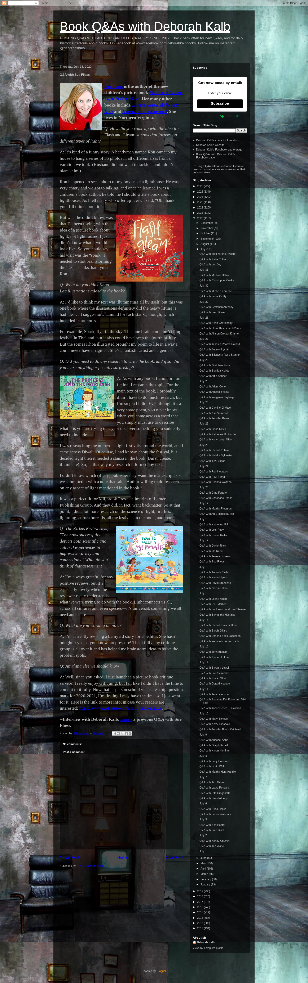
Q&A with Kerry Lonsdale (214, 724)
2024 (200, 196)
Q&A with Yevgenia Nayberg (216, 397)
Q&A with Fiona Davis (212, 429)
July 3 (203, 819)
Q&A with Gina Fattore (213, 492)
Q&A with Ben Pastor (212, 824)
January (206, 884)
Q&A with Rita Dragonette (214, 793)
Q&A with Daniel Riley (212, 545)
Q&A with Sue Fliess (212, 561)
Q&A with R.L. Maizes (212, 604)
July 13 (203, 646)
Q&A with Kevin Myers (213, 577)
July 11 (203, 689)
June (204, 857)
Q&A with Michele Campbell (216, 291)
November (207, 228)
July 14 (203, 619)
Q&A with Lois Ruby (211, 529)
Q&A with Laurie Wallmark (215, 814)
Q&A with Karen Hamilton (214, 750)
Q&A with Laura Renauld (214, 787)
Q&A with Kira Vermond (213, 413)
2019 (200, 891)
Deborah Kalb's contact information (217, 140)
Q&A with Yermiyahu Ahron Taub (219, 641)
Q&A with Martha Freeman (215, 508)
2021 (200, 212)
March (205, 873)
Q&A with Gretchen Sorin (214, 365)
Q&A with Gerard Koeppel (214, 683)
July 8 (203, 755)
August (205, 244)
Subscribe (220, 104)
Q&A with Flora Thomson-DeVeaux (220, 328)
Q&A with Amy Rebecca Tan (216, 513)
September (208, 238)
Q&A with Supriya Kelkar (214, 370)
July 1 (203, 851)
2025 (200, 191)
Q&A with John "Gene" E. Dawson (220, 708)
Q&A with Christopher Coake (216, 280)
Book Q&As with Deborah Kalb (145, 26)
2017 (200, 901)
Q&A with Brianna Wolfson (215, 482)
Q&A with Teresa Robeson (215, 556)
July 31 (203, 269)
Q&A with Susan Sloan (213, 678)
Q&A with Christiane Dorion (215, 497)
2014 (200, 917)
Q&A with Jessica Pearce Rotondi (220, 344)
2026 (200, 186)
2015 (200, 912)
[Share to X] (122, 733)
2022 (200, 207)
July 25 (203, 381)
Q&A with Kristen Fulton (214, 657)
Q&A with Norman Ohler (213, 588)
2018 (200, 896)
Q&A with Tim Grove (211, 782)
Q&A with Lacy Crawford (214, 761)
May (204, 863)
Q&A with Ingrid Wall (211, 766)
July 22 (203, 444)
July (203, 249)
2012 (200, 928)
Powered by (210, 116)
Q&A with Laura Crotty (212, 296)
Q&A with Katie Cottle (212, 259)
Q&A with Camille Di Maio (215, 407)
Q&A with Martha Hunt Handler (218, 771)
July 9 (203, 734)
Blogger (161, 971)
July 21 (203, 466)
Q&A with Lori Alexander (214, 673)
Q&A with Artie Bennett (213, 375)
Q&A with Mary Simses (213, 718)
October (206, 233)
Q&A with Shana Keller (213, 535)
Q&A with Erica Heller (212, 809)
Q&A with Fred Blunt (211, 830)
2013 (200, 923)
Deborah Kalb (206, 942)
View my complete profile (208, 948)
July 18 (203, 519)
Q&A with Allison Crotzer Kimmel (219, 333)
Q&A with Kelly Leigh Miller (215, 439)
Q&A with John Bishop (213, 651)
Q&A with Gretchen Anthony (216, 307)
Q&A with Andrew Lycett (214, 349)
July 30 (203, 285)
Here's (126, 719)
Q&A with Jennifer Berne (214, 418)
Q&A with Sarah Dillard (213, 630)
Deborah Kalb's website (210, 145)
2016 (200, 907)
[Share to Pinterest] (130, 733)
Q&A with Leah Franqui (213, 598)
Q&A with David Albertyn (214, 798)
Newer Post (69, 857)
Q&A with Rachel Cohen (214, 450)
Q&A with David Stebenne (215, 582)
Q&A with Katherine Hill (213, 524)
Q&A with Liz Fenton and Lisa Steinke (222, 609)
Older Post (174, 857)
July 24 (203, 402)
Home (122, 857)
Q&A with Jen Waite (211, 846)
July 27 (203, 338)
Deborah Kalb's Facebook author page (219, 149)
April (204, 868)
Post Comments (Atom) (91, 865)
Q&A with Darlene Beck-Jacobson (220, 635)
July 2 (203, 835)
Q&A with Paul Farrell (212, 476)
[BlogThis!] (118, 733)
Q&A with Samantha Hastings (217, 614)
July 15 (203, 593)
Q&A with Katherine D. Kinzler (217, 434)
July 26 (203, 360)
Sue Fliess (113, 86)
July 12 (203, 662)
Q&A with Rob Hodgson (213, 471)
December (207, 222)
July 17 (203, 540)
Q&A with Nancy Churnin (214, 840)
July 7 (203, 777)
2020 (200, 218)
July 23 (203, 423)
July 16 (203, 567)
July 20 (203, 487)
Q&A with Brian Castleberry (216, 322)
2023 (200, 202)
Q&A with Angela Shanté (214, 391)
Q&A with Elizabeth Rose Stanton (219, 354)
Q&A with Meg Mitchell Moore (217, 253)
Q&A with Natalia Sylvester (215, 455)
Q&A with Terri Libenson (214, 694)
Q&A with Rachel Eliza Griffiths (218, 625)
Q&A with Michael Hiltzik (214, 275)
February (206, 879)
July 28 (203, 317)
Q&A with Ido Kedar (211, 551)
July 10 (203, 713)
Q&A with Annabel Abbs (213, 739)
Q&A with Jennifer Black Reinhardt (220, 729)
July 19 (203, 503)
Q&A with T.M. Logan (212, 460)
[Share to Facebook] (126, 733)
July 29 (203, 301)
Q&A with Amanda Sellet (214, 572)
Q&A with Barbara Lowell (214, 667)
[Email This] (114, 733)
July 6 (203, 803)
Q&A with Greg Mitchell (213, 745)
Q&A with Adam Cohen (213, 386)
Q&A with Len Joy (210, 264)
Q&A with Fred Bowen (212, 312)
